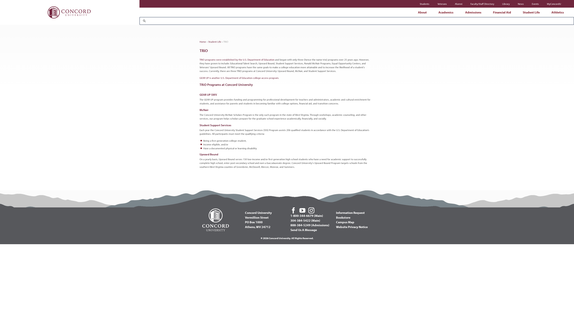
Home (203, 41)
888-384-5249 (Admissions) (309, 225)
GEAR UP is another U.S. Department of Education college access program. (239, 77)
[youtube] (302, 210)
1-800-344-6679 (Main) (306, 216)
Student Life (531, 12)
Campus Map (345, 222)
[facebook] (293, 210)
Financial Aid (502, 12)
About (422, 12)
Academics (445, 12)
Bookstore (343, 217)
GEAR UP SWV (208, 94)
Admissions (473, 12)
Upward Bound (209, 154)
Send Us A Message (303, 230)
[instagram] (311, 210)
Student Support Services (215, 125)
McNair (204, 110)
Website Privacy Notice (352, 227)
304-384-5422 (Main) (305, 220)
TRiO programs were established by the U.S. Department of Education (237, 59)
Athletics (557, 12)
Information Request (350, 213)
